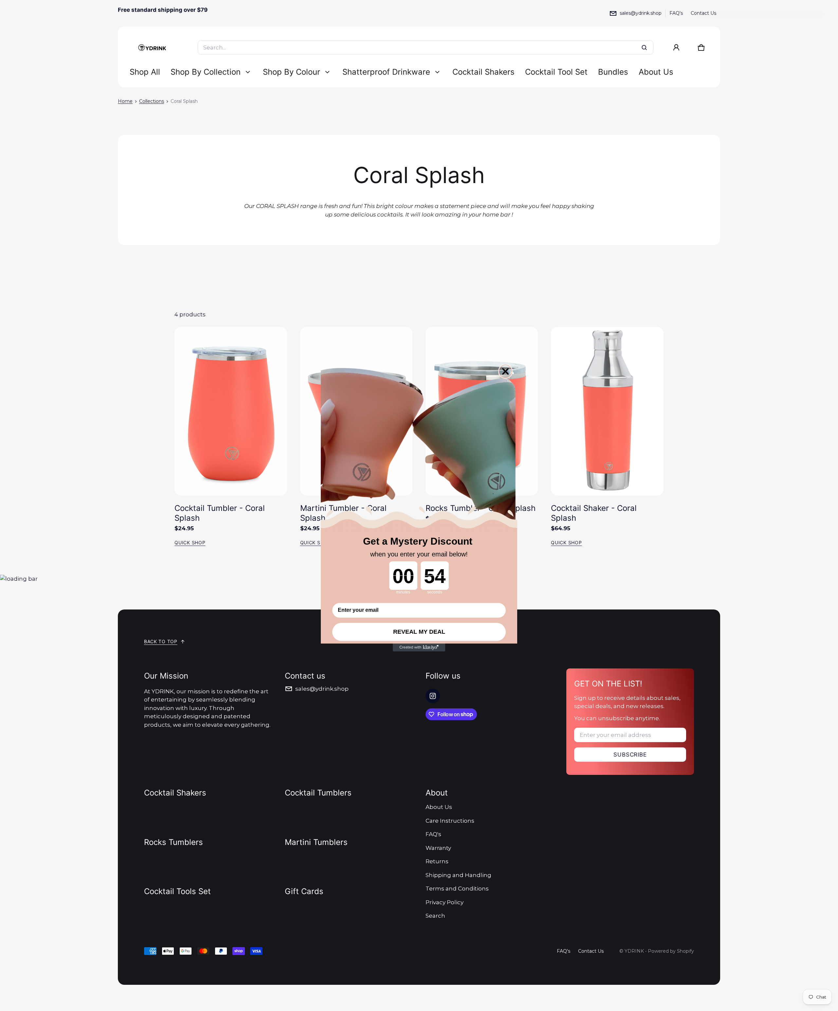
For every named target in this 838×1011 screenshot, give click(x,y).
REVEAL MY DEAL (419, 631)
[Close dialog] (505, 371)
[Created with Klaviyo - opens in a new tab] (419, 647)
